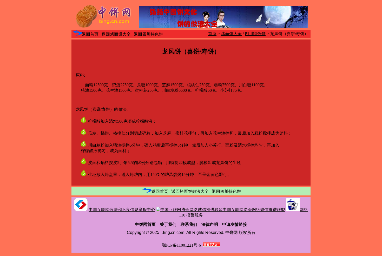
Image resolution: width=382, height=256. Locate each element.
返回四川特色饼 (148, 34)
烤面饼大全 (231, 33)
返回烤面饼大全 (116, 34)
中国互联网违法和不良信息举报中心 (122, 209)
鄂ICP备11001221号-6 (181, 245)
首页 (212, 33)
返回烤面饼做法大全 (190, 191)
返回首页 (90, 34)
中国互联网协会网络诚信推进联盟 (254, 209)
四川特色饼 (255, 33)
